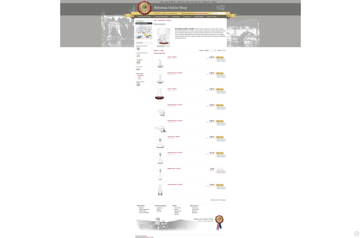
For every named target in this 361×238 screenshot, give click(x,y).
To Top (356, 233)
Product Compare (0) (159, 53)
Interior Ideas (199, 16)
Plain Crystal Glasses (144, 16)
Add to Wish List (221, 59)
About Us (141, 208)
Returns (159, 209)
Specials (176, 214)
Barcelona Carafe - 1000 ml (175, 152)
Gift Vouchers (177, 211)
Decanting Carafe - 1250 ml (175, 73)
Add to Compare (221, 61)
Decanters (168, 20)
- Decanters (140, 75)
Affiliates (176, 212)
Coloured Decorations (161, 16)
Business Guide (212, 16)
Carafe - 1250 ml (172, 57)
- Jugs (138, 77)
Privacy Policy (142, 211)
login (195, 13)
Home (162, 2)
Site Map (159, 211)
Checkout (214, 2)
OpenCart (144, 236)
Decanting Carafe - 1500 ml (175, 120)
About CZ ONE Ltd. (170, 2)
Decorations (175, 16)
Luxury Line (187, 16)
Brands (176, 209)
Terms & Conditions (144, 212)
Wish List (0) (189, 2)
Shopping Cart (206, 2)
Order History (195, 209)
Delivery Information (144, 209)
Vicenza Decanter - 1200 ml (175, 184)
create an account (202, 13)
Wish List (194, 211)
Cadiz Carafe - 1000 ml (174, 136)
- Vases (139, 78)
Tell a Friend (177, 208)
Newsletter (195, 212)
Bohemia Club (181, 2)
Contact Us (159, 208)
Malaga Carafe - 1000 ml (174, 168)
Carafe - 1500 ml (172, 88)
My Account (197, 2)
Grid (162, 50)
